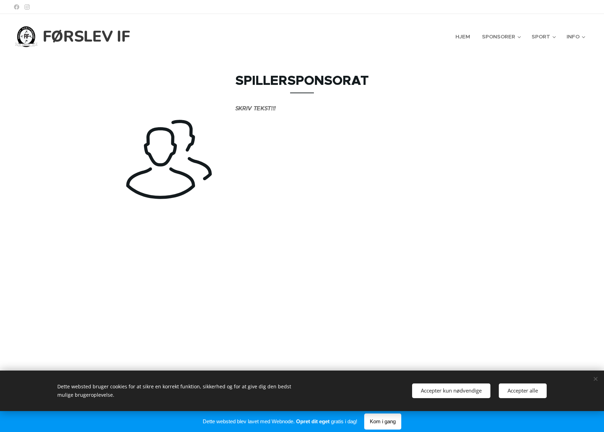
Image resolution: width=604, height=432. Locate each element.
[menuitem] (463, 36)
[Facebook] (16, 7)
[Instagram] (27, 7)
